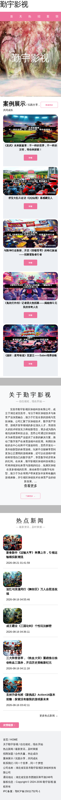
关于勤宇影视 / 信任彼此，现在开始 (23, 744)
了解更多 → (30, 496)
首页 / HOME (10, 739)
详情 (30, 158)
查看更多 (30, 486)
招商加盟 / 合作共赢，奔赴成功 (20, 753)
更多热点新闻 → (49, 715)
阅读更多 (49, 105)
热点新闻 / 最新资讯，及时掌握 (20, 749)
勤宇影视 (14, 4)
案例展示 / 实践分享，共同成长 (20, 758)
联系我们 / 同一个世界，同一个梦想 (23, 763)
